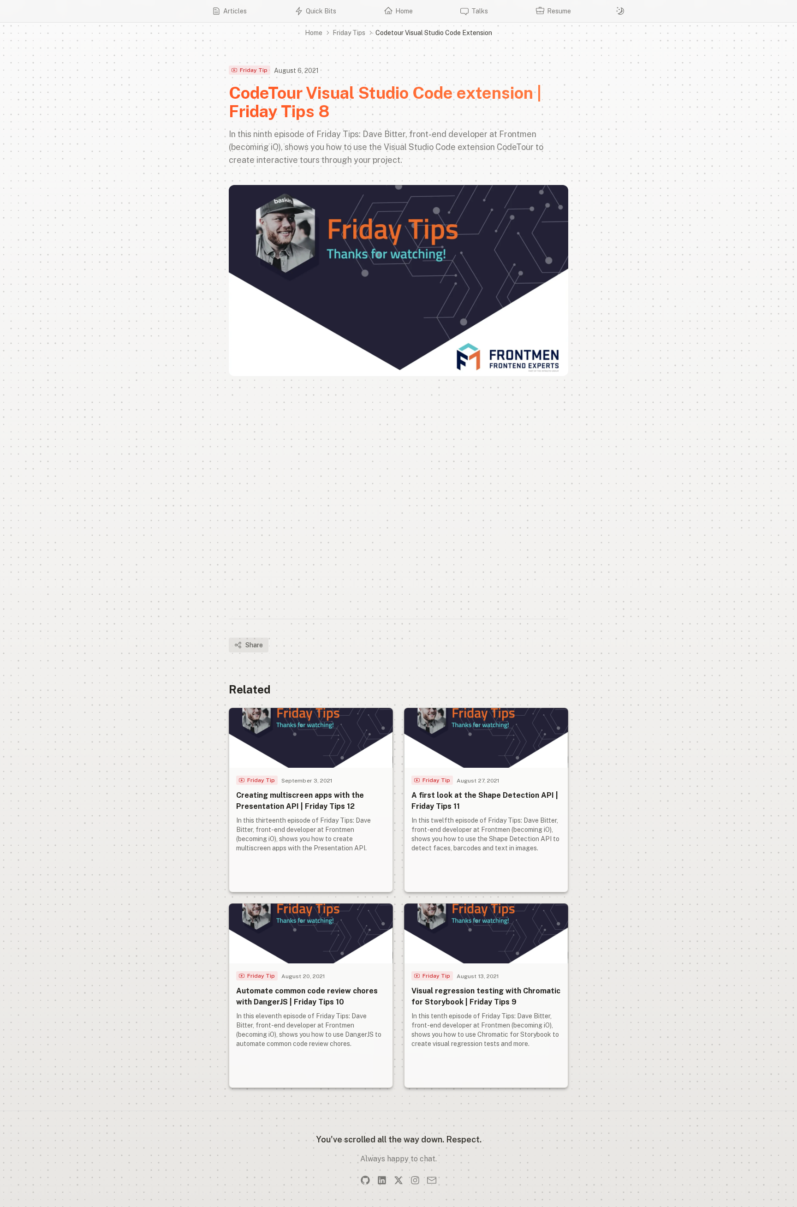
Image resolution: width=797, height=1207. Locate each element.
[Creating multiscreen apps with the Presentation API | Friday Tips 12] (311, 800)
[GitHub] (365, 1180)
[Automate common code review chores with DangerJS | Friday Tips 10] (311, 995)
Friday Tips (349, 32)
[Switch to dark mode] (620, 11)
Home (313, 32)
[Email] (431, 1180)
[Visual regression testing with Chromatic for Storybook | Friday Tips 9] (486, 995)
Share (254, 645)
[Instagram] (415, 1180)
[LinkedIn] (382, 1180)
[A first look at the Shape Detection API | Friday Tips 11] (486, 800)
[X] (398, 1180)
